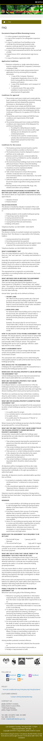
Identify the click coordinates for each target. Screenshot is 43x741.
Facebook (13, 675)
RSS (22, 679)
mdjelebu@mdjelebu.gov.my (15, 719)
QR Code (13, 679)
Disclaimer (36, 689)
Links (22, 697)
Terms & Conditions (9, 689)
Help (25, 697)
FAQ (19, 697)
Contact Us (14, 697)
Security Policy (28, 689)
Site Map (29, 697)
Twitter (23, 675)
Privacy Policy (20, 689)
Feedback (35, 675)
